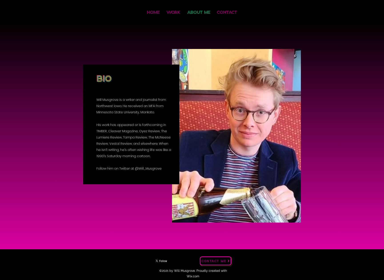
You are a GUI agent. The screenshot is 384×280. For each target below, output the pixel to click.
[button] (236, 136)
